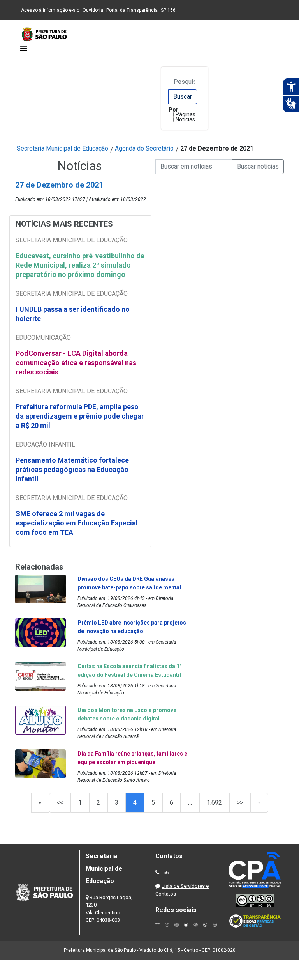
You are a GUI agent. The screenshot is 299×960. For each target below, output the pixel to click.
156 (164, 872)
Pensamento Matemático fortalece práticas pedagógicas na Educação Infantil (72, 469)
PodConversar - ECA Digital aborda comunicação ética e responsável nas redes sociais (76, 362)
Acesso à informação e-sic (50, 10)
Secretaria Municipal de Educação (62, 148)
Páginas (185, 114)
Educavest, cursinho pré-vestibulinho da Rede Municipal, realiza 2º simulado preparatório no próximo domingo (80, 265)
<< (59, 802)
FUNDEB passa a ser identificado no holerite (73, 314)
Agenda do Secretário (144, 148)
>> (240, 802)
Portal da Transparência (132, 10)
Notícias (185, 119)
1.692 (214, 802)
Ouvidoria (93, 10)
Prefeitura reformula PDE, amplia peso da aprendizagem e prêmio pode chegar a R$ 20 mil (80, 416)
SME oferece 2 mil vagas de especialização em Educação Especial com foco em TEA (77, 522)
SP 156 (168, 10)
